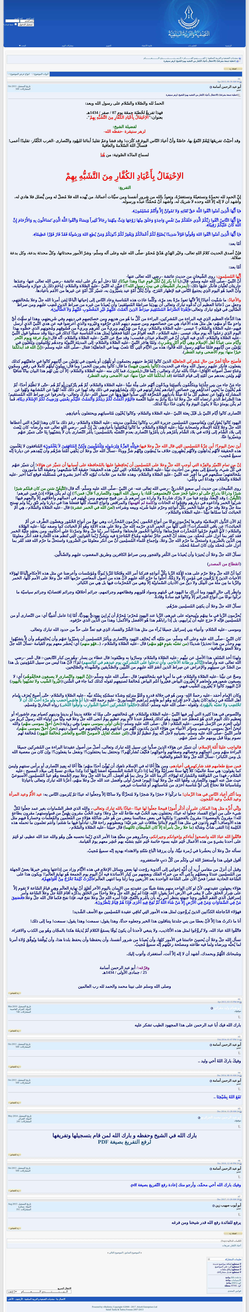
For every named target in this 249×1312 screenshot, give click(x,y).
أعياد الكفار (236, 1245)
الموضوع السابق (132, 1252)
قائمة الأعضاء (147, 46)
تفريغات (226, 1245)
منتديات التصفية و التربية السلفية (223, 58)
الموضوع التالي (116, 1252)
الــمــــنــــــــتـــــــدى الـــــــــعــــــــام (162, 58)
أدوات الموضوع (41, 74)
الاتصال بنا (60, 1299)
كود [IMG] (236, 1283)
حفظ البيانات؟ (8, 25)
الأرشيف (19, 1299)
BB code (235, 1277)
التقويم (108, 46)
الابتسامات (236, 1280)
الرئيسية (228, 46)
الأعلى (11, 1299)
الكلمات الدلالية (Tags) (231, 1241)
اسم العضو (30, 18)
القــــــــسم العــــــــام (194, 58)
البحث (23, 46)
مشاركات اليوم (67, 46)
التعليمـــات (192, 46)
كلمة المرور (18, 18)
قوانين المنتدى (234, 1291)
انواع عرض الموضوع (20, 74)
